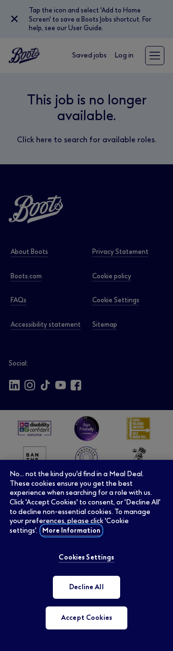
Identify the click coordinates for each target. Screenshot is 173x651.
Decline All (86, 587)
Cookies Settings (86, 557)
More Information (71, 530)
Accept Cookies (86, 618)
